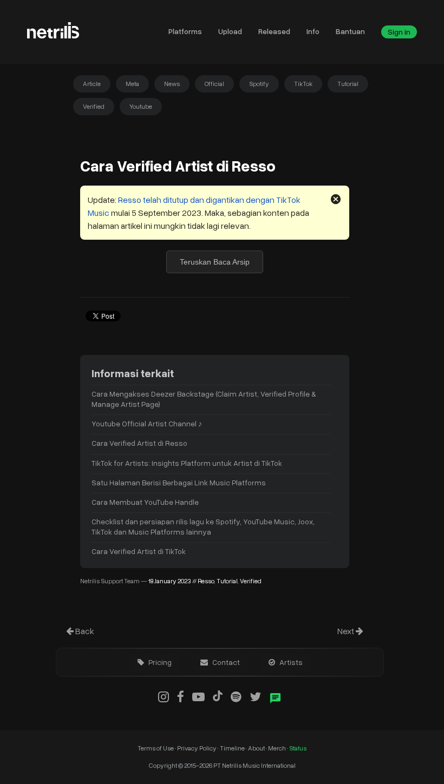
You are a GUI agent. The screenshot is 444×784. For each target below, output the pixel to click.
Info (312, 31)
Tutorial (347, 84)
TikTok (303, 84)
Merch (277, 748)
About (257, 748)
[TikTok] (218, 696)
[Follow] (255, 696)
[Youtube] (198, 696)
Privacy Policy (197, 748)
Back (84, 630)
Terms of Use (156, 748)
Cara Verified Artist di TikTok (139, 551)
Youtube (140, 106)
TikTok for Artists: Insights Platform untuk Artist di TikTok (187, 462)
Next (346, 630)
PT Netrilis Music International (254, 765)
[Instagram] (163, 696)
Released (274, 31)
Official (214, 84)
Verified (94, 106)
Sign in (399, 31)
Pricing (159, 662)
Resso (206, 581)
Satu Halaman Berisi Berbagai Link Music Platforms (179, 482)
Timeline (233, 748)
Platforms (185, 31)
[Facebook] (180, 696)
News (172, 84)
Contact (225, 662)
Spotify (259, 84)
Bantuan (350, 31)
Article (92, 84)
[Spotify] (236, 696)
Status (297, 748)
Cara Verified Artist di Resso (139, 442)
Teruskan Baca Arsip (215, 262)
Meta (132, 84)
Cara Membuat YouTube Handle (145, 501)
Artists (290, 662)
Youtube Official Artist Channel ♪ (147, 423)
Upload (230, 31)
